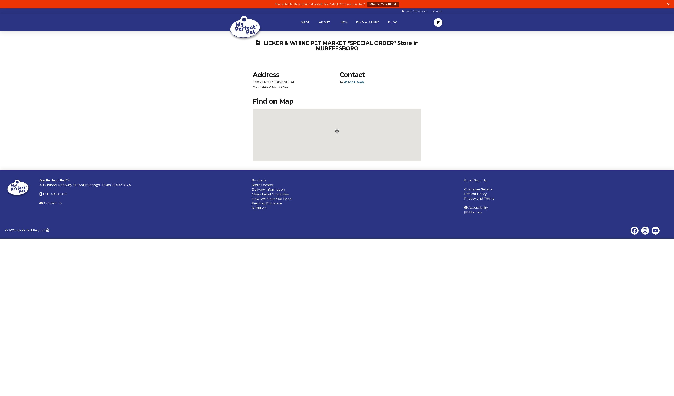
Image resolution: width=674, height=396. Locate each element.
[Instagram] (645, 231)
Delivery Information (268, 189)
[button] (438, 22)
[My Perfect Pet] (245, 27)
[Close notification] (668, 4)
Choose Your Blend (383, 4)
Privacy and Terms (479, 198)
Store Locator (262, 185)
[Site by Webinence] (47, 230)
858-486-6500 (54, 194)
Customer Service (478, 189)
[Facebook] (635, 231)
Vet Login (437, 11)
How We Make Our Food (272, 199)
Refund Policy (475, 194)
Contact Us (52, 203)
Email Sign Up (475, 180)
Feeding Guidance (267, 203)
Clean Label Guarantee (270, 194)
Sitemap (475, 212)
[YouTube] (656, 231)
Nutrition (259, 208)
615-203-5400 (354, 82)
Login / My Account (416, 11)
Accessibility (478, 208)
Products (259, 180)
